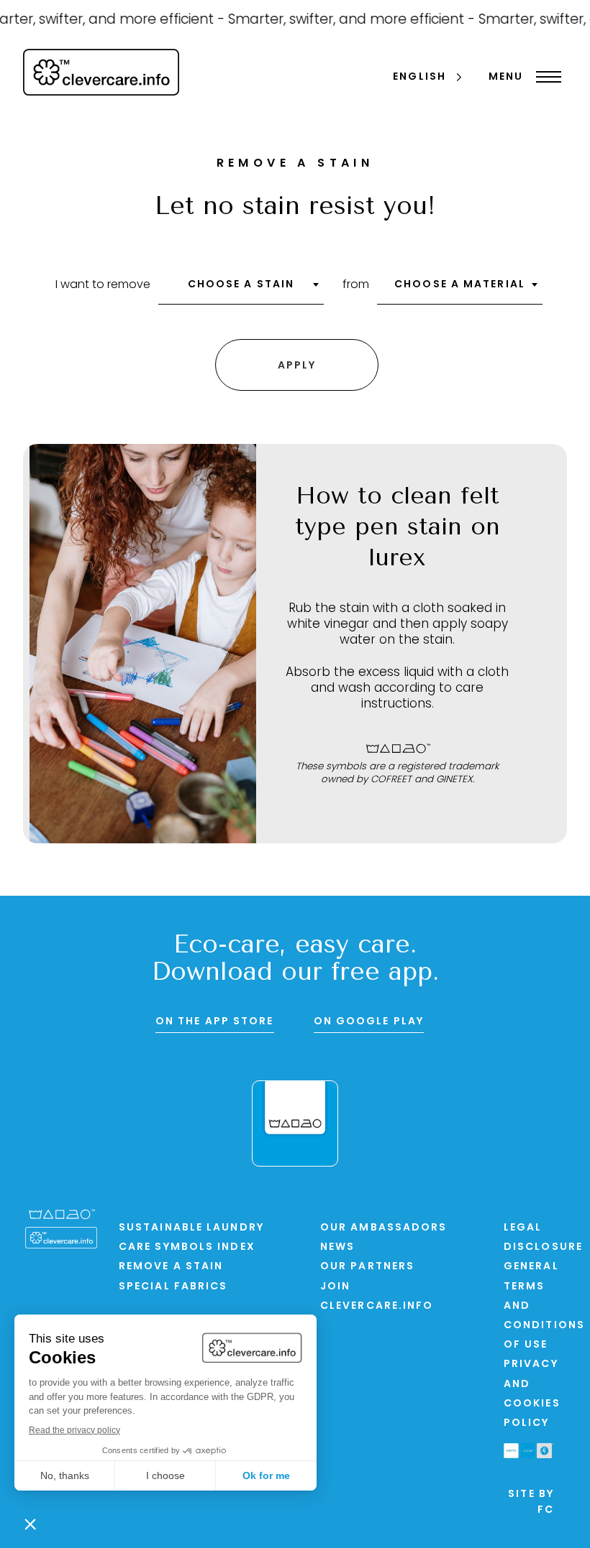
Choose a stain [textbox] (241, 284)
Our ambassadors (384, 1228)
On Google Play (369, 1021)
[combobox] (241, 289)
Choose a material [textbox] (459, 284)
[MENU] (545, 77)
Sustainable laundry (191, 1228)
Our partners (367, 1266)
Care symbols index (187, 1247)
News (337, 1247)
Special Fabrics (173, 1286)
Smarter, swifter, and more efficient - (344, 20)
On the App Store (214, 1021)
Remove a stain (171, 1266)
